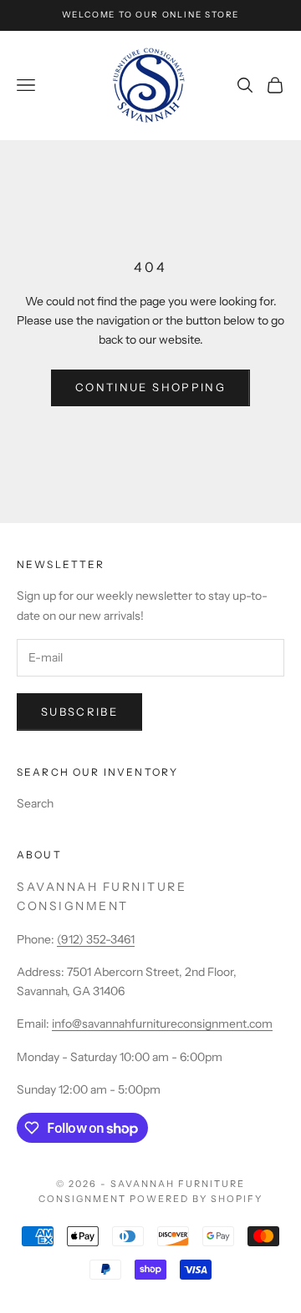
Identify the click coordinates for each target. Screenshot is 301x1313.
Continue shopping (150, 387)
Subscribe (79, 711)
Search (35, 803)
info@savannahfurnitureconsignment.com (162, 1023)
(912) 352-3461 (96, 939)
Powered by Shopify (196, 1199)
